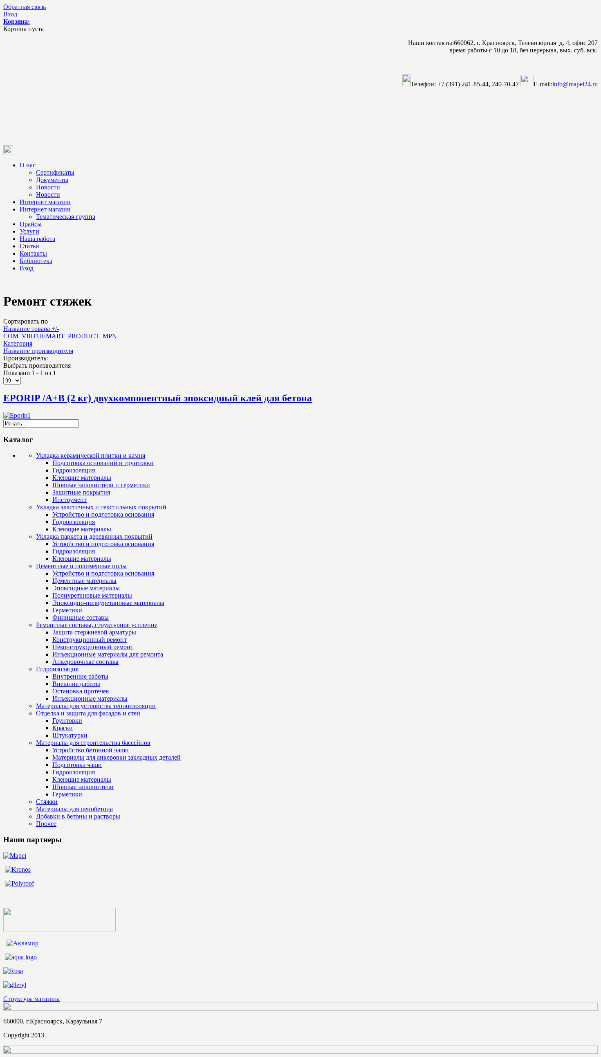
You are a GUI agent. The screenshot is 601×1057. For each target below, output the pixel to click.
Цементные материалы (84, 580)
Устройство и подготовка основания (103, 514)
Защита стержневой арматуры (94, 632)
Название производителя (38, 350)
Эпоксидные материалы (86, 588)
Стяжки (47, 801)
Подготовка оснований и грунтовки (103, 462)
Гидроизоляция (73, 470)
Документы (52, 179)
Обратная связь (24, 6)
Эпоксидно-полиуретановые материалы (108, 602)
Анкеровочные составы (85, 661)
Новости (48, 187)
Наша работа (37, 238)
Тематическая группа (65, 216)
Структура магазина (31, 998)
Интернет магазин (45, 201)
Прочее (46, 823)
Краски (62, 727)
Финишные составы (80, 617)
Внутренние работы (80, 676)
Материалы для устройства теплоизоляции (96, 705)
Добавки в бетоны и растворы (78, 816)
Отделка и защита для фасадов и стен (88, 713)
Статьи (29, 246)
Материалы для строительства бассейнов (93, 742)
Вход (10, 14)
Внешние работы (76, 683)
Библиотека (36, 260)
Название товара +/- (31, 328)
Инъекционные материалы (90, 698)
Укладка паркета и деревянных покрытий (94, 536)
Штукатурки (69, 735)
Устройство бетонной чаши (90, 750)
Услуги (29, 231)
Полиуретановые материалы (92, 595)
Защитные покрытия (81, 492)
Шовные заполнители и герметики (101, 484)
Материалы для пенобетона (74, 808)
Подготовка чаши (77, 764)
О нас (28, 165)
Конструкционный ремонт (89, 639)
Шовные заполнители (83, 786)
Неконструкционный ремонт (92, 646)
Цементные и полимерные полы (81, 565)
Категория (17, 343)
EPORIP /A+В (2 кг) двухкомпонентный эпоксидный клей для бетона (157, 398)
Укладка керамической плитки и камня (90, 455)
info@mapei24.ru (575, 84)
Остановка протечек (80, 691)
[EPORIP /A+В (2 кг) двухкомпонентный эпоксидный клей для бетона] (17, 415)
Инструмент (69, 499)
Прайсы (31, 223)
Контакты (33, 253)
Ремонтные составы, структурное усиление (96, 624)
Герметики (67, 610)
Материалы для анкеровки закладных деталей (116, 757)
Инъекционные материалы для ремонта (107, 654)
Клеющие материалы (81, 477)
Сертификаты (55, 172)
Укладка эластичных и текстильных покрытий (101, 507)
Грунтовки (67, 720)
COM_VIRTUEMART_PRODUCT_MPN (60, 336)
